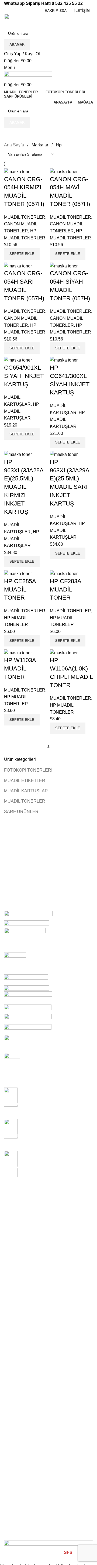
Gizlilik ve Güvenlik (20, 1344)
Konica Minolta (16, 1224)
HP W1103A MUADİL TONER (20, 668)
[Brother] (48, 982)
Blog (8, 1279)
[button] (22, 254)
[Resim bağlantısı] (48, 1544)
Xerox (9, 1215)
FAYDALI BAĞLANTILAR (26, 1298)
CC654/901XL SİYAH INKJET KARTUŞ (24, 376)
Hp (6, 1233)
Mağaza (11, 1270)
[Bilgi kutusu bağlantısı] (48, 1070)
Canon (9, 1197)
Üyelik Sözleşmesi (19, 1316)
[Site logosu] (37, 20)
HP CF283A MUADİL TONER (65, 589)
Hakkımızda (14, 1261)
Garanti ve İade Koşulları (25, 1335)
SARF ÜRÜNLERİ (22, 811)
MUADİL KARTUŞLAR (26, 791)
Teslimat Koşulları (19, 1307)
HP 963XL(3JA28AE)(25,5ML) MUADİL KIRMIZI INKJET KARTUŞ (24, 487)
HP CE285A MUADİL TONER (20, 589)
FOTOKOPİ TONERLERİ (28, 770)
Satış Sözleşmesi (18, 1325)
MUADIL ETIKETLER (24, 780)
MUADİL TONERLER (24, 801)
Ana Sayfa (14, 145)
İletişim (10, 1289)
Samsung (12, 1206)
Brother (10, 1243)
